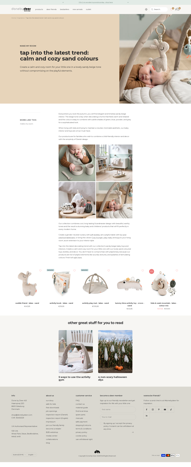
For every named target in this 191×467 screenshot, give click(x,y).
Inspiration (21, 18)
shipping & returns (83, 425)
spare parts (80, 415)
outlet (88, 9)
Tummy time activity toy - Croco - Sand (129, 304)
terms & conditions (83, 429)
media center (51, 436)
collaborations (52, 439)
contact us (80, 404)
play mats (107, 238)
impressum (50, 422)
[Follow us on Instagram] (153, 410)
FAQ (77, 400)
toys (118, 238)
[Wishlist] (171, 9)
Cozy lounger (97, 238)
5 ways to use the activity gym (74, 378)
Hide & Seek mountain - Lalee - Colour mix (164, 304)
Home (13, 18)
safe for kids (51, 404)
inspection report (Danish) (57, 415)
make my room (28, 46)
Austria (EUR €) (18, 455)
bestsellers (64, 9)
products (39, 9)
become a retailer (53, 429)
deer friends (51, 9)
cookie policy (81, 436)
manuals (79, 418)
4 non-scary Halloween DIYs (112, 378)
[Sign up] (133, 432)
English (30, 455)
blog (48, 443)
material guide (82, 408)
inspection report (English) (57, 418)
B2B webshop (52, 432)
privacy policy (81, 432)
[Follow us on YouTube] (165, 410)
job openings (51, 411)
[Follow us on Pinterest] (159, 410)
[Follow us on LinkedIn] (147, 416)
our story (49, 400)
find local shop (82, 411)
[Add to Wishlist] (40, 270)
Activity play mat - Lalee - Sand (95, 303)
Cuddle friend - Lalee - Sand (27, 303)
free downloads (52, 408)
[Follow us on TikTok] (171, 410)
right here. (77, 257)
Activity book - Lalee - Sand (61, 303)
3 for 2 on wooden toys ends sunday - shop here (96, 2)
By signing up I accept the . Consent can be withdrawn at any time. (119, 426)
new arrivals (77, 9)
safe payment (81, 422)
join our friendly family (55, 425)
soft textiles (95, 235)
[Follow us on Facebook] (147, 410)
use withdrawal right (84, 439)
